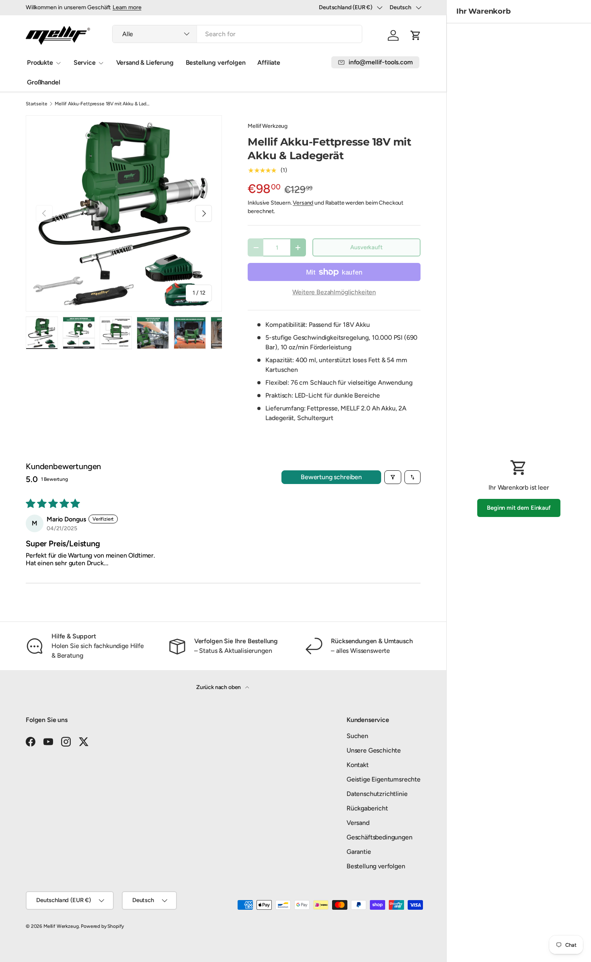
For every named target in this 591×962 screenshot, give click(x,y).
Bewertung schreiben (331, 477)
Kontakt (358, 765)
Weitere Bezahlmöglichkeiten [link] (334, 292)
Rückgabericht (367, 808)
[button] (416, 35)
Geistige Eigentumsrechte (384, 779)
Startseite (36, 103)
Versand (303, 202)
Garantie (359, 851)
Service (85, 62)
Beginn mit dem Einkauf (518, 507)
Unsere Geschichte (374, 750)
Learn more (127, 7)
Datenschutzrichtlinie (377, 794)
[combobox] (237, 34)
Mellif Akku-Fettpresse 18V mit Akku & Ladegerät (103, 103)
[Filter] (392, 477)
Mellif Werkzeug (267, 126)
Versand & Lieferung (145, 62)
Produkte (40, 62)
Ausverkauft (366, 247)
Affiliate (268, 62)
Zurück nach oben (219, 687)
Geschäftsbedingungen (379, 837)
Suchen (357, 736)
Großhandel (43, 82)
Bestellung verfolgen (216, 62)
